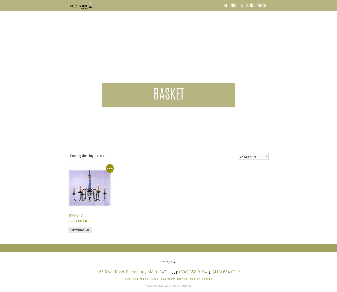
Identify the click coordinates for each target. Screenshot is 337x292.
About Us (247, 5)
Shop (233, 5)
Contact (263, 5)
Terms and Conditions (188, 279)
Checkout (207, 279)
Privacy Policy (168, 279)
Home (223, 5)
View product (80, 230)
